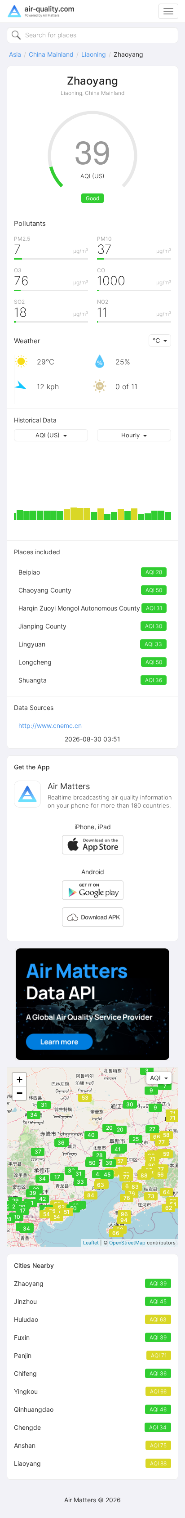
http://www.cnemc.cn (50, 725)
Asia (15, 54)
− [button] (19, 1093)
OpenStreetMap (127, 1243)
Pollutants (30, 223)
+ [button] (19, 1079)
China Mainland (51, 54)
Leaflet (91, 1243)
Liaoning (93, 54)
